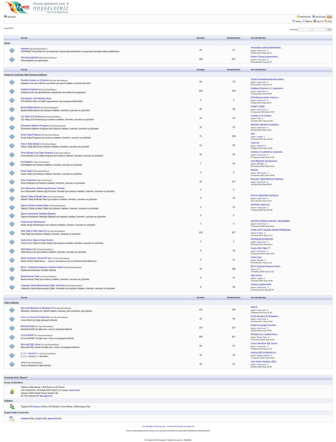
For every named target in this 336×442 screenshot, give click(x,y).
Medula (254, 170)
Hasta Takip (26, 171)
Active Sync (256, 257)
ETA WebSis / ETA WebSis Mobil (36, 98)
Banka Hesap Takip (30, 276)
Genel (7, 43)
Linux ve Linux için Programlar (35, 317)
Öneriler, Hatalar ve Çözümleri (35, 80)
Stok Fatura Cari (28, 249)
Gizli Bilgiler (26, 162)
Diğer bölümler (11, 302)
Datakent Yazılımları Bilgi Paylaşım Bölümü (25, 75)
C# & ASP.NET (27, 335)
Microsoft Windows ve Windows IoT (37, 308)
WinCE (254, 307)
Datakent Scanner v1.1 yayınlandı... (267, 88)
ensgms (38, 418)
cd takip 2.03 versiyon (261, 115)
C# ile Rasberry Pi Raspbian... (265, 316)
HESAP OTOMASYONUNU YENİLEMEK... (271, 221)
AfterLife (260, 260)
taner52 (260, 233)
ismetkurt (25, 418)
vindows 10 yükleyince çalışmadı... (267, 152)
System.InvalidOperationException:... (268, 79)
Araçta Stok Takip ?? (260, 248)
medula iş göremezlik (261, 284)
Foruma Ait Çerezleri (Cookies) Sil (180, 426)
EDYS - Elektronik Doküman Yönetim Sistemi (42, 267)
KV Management (44, 396)
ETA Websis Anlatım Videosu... (265, 97)
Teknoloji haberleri (29, 57)
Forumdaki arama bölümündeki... (266, 47)
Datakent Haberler (29, 89)
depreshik (52, 418)
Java (23, 362)
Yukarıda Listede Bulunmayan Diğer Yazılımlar (43, 285)
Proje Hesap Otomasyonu (33, 222)
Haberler (25, 48)
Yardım (298, 21)
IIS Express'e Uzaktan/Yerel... (264, 334)
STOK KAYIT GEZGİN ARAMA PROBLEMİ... (271, 230)
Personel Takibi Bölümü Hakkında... (268, 179)
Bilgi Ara (309, 21)
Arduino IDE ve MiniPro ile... (264, 352)
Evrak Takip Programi (31, 135)
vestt (259, 119)
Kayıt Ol (320, 21)
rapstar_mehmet (263, 355)
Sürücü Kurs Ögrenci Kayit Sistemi (37, 240)
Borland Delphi (28, 326)
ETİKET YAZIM (258, 106)
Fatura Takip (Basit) (30, 144)
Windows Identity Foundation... (265, 124)
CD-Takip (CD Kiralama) (32, 116)
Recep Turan (262, 337)
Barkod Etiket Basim (30, 107)
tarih (253, 134)
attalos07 (260, 164)
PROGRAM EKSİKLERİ (262, 239)
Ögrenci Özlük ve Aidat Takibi (34, 205)
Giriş (330, 21)
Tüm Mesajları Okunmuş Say (153, 426)
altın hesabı (256, 275)
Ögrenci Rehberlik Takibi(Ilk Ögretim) (38, 214)
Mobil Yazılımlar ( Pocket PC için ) (37, 258)
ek (258, 269)
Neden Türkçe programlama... (265, 56)
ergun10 (260, 146)
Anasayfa (12, 17)
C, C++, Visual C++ (30, 353)
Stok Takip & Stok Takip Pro (34, 231)
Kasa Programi (28, 180)
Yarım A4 (255, 143)
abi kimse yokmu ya (260, 204)
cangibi (259, 137)
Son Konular (321, 17)
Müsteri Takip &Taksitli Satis (34, 196)
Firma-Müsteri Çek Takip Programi (37, 153)
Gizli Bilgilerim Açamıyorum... (264, 161)
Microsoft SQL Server (31, 344)
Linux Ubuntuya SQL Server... (265, 343)
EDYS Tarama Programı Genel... (266, 266)
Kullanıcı (8, 400)
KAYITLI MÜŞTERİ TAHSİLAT (264, 195)
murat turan (261, 50)
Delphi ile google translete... (264, 325)
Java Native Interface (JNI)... (264, 361)
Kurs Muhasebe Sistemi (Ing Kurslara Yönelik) (43, 188)
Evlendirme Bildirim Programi (35, 125)
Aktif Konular (305, 17)
